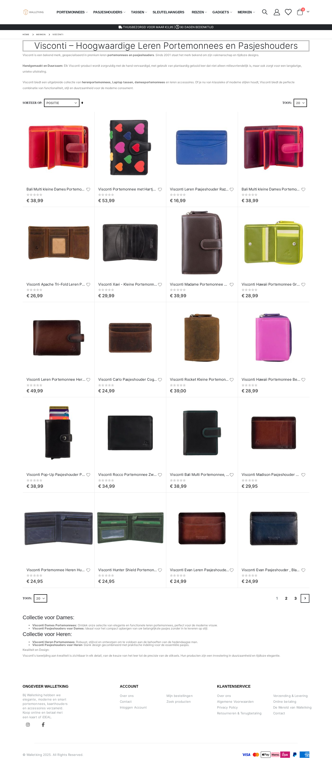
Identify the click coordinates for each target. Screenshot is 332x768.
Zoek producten (178, 701)
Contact (126, 701)
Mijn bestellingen (179, 696)
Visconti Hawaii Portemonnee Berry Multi (271, 379)
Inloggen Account (133, 707)
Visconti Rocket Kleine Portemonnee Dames (199, 379)
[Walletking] (34, 12)
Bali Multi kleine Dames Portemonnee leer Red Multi (56, 189)
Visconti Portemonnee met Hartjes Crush (127, 189)
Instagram (28, 724)
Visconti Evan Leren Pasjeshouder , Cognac (199, 570)
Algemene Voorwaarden (235, 701)
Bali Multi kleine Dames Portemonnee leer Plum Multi (271, 189)
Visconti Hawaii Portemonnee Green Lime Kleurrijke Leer (271, 284)
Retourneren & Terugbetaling (239, 713)
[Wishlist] (288, 12)
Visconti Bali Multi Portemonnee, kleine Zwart (199, 474)
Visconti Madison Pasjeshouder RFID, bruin (271, 474)
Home (26, 34)
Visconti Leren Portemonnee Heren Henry (56, 379)
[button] (88, 189)
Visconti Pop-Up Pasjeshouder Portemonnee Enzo (56, 474)
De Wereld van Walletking (292, 707)
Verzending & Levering (290, 696)
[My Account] (276, 12)
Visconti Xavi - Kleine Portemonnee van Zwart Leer (127, 284)
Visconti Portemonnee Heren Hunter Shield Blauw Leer (56, 570)
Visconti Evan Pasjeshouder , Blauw (271, 570)
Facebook (43, 724)
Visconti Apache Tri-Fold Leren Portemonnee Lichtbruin (56, 284)
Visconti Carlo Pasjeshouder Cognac (127, 379)
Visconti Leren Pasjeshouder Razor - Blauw (199, 189)
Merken (41, 34)
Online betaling (284, 701)
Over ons (127, 696)
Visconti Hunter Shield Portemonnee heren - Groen (127, 570)
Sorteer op (32, 103)
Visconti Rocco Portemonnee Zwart (127, 474)
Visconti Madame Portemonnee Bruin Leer (199, 284)
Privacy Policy (227, 707)
